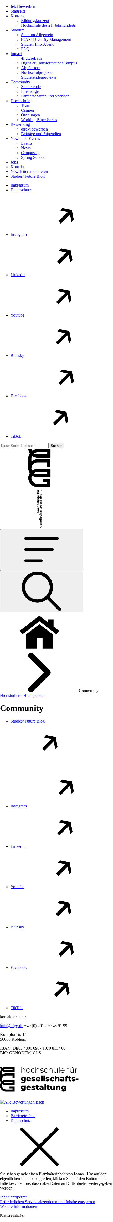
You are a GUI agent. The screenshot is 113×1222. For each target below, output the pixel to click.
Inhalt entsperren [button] (14, 1197)
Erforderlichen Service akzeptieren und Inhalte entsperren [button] (47, 1201)
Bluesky (17, 355)
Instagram (19, 234)
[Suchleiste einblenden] (41, 591)
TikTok (17, 1008)
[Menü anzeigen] (41, 550)
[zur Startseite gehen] (39, 486)
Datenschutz (21, 190)
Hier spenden (34, 695)
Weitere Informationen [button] (18, 1206)
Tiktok (16, 436)
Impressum (20, 185)
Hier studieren (11, 695)
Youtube (17, 315)
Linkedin (18, 275)
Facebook (19, 396)
